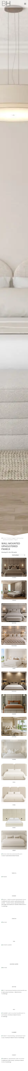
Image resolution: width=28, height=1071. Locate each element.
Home (4, 538)
